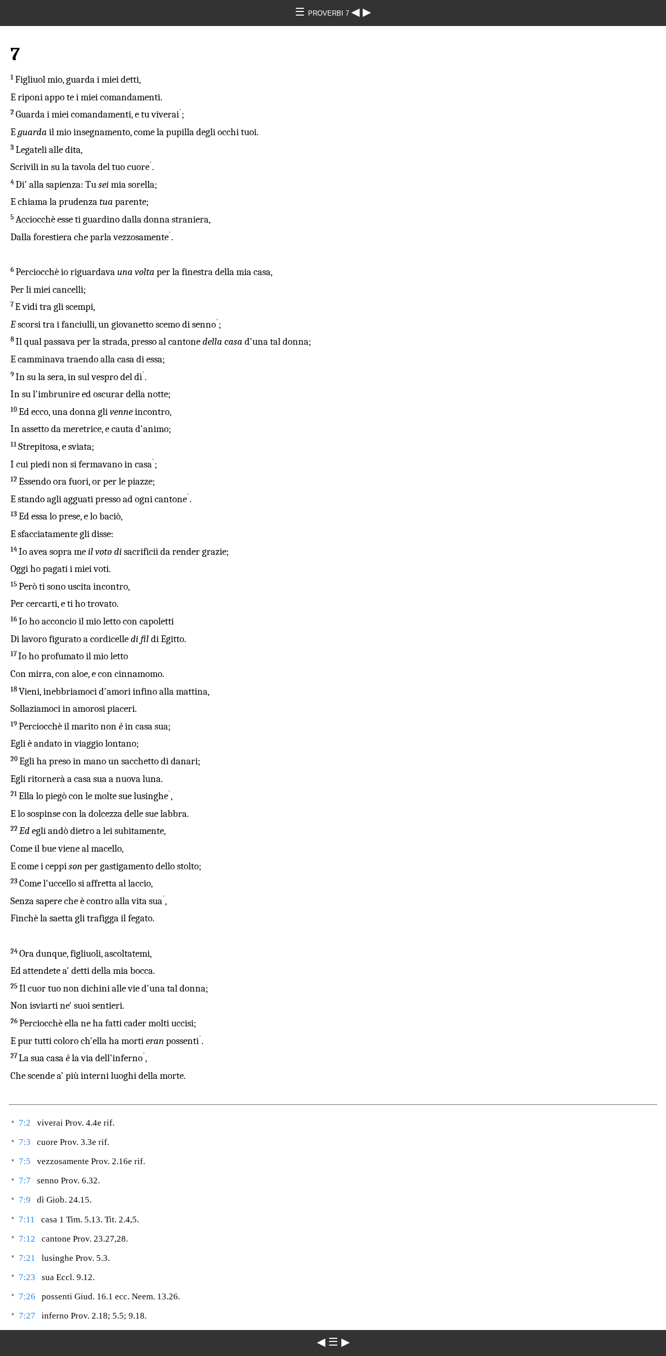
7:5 (25, 1161)
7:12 (27, 1239)
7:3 (25, 1142)
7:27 (27, 1316)
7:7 (25, 1180)
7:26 (27, 1296)
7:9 (25, 1200)
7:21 (27, 1258)
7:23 (27, 1277)
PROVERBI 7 (329, 13)
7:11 (27, 1219)
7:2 (25, 1123)
